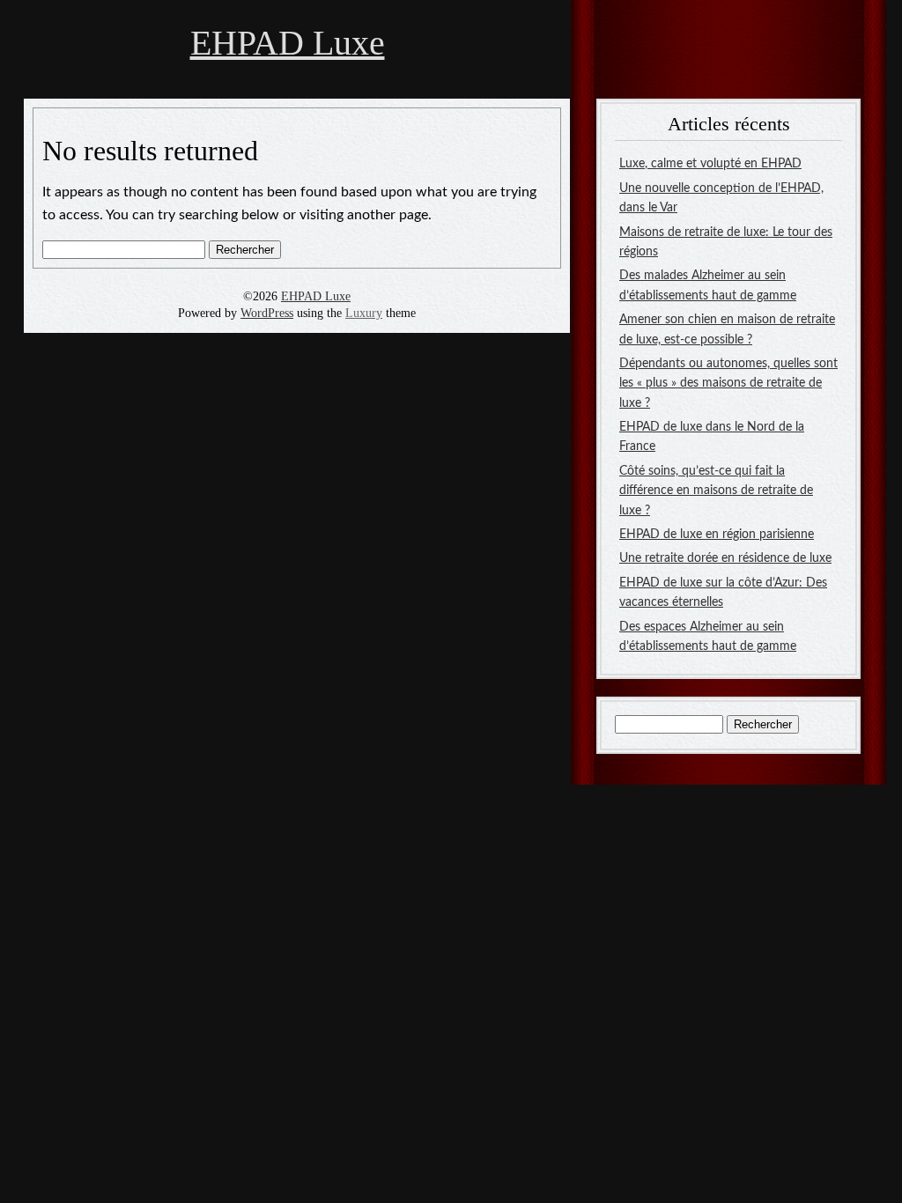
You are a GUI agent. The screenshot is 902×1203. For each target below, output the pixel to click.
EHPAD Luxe (287, 43)
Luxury (363, 313)
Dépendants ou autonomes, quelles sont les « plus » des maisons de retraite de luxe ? (728, 384)
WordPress (266, 313)
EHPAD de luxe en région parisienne (716, 534)
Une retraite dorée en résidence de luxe (725, 558)
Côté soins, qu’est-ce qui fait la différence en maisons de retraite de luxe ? (716, 491)
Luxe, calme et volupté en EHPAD (710, 164)
